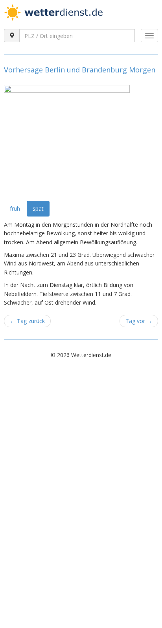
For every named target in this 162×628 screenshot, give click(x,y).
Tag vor (138, 321)
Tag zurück (27, 321)
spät (38, 208)
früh (15, 208)
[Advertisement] (81, 449)
